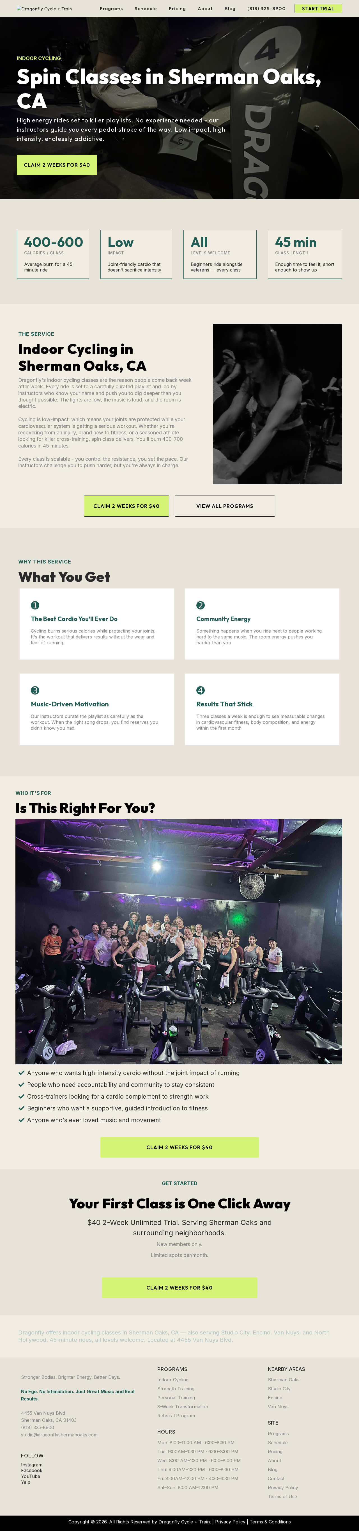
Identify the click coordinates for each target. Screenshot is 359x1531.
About (205, 8)
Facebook (31, 1470)
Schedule (146, 8)
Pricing (177, 8)
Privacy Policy (230, 1522)
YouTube (30, 1476)
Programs (111, 8)
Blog (230, 8)
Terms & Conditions (270, 1522)
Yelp (25, 1482)
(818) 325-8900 (266, 8)
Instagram (31, 1465)
